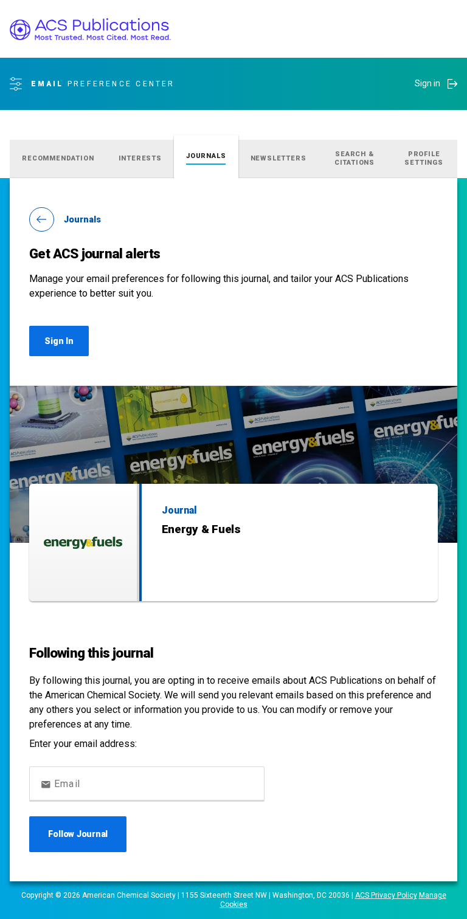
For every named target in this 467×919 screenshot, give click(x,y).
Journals (206, 156)
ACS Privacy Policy (386, 895)
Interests (140, 158)
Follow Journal (78, 834)
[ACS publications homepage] (90, 29)
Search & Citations (354, 158)
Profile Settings (423, 158)
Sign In (58, 341)
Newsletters (278, 158)
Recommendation (58, 158)
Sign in (427, 83)
